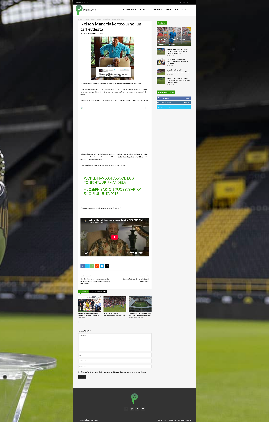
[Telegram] (102, 266)
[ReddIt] (97, 266)
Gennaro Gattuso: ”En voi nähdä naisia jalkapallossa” (136, 280)
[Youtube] (143, 409)
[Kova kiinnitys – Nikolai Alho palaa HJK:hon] (174, 36)
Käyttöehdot (172, 420)
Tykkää (186, 98)
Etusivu (80, 19)
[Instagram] (184, 2)
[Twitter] (187, 2)
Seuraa (186, 102)
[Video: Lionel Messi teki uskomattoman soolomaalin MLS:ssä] (115, 304)
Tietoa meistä (162, 420)
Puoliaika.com (92, 33)
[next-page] (83, 322)
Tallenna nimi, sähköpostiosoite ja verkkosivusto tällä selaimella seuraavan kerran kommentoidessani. (113, 372)
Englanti (93, 19)
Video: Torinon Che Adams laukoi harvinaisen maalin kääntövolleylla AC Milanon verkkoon (178, 80)
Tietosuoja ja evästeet (184, 420)
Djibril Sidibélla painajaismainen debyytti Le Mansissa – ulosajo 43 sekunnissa (88, 316)
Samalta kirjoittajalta (98, 292)
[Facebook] (180, 2)
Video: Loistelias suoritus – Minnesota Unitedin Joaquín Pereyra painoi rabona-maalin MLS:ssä (178, 51)
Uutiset (86, 19)
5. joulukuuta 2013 (101, 194)
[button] (192, 10)
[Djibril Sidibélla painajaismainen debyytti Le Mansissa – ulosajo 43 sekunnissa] (89, 304)
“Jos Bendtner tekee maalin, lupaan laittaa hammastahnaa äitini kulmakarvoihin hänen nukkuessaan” (95, 281)
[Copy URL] (107, 266)
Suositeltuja (84, 292)
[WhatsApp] (92, 266)
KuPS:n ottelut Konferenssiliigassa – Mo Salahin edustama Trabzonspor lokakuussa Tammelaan (140, 316)
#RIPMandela (114, 182)
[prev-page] (79, 322)
